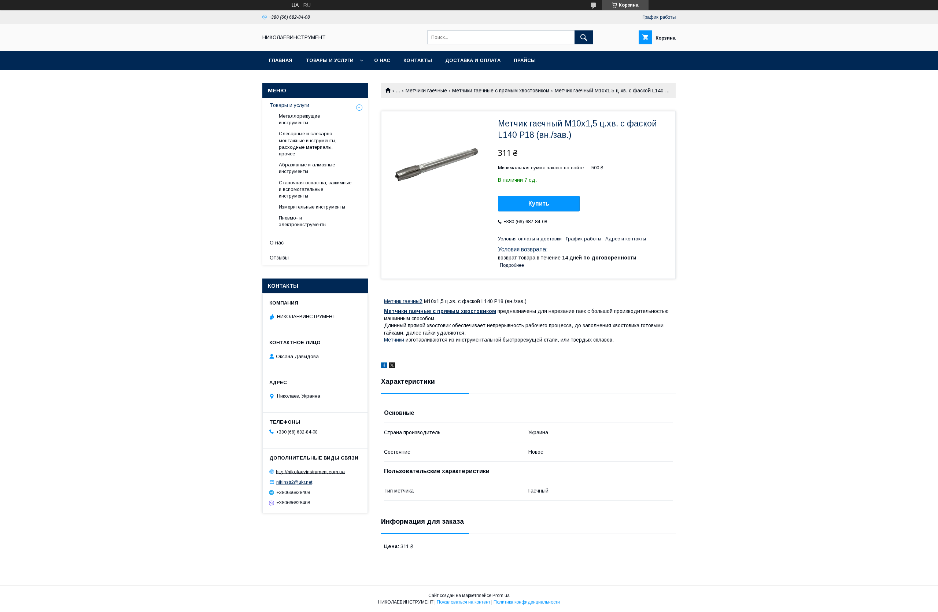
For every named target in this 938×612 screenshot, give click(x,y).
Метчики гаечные (426, 90)
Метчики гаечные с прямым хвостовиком (500, 90)
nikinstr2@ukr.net (294, 482)
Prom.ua (501, 595)
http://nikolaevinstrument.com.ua (310, 471)
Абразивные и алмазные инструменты (307, 168)
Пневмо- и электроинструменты (302, 221)
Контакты (417, 60)
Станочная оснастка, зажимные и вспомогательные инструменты (315, 189)
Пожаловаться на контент (463, 602)
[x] (392, 366)
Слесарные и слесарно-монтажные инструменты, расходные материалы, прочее (307, 143)
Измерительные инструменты (312, 207)
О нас (382, 60)
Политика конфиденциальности (527, 602)
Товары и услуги (330, 60)
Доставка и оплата (473, 60)
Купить (538, 203)
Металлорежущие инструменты (299, 119)
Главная (280, 60)
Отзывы (279, 258)
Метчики (394, 340)
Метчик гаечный (403, 301)
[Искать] (584, 37)
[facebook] (384, 366)
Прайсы (525, 60)
